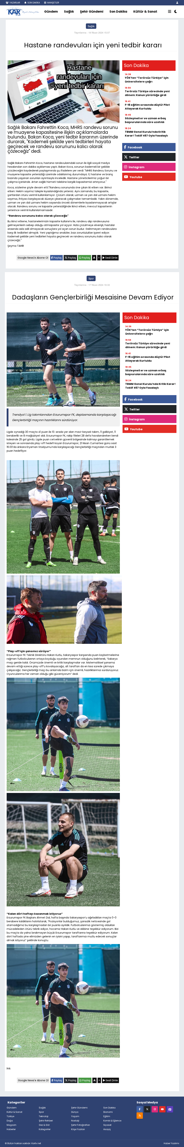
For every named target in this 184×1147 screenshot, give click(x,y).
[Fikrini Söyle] (170, 1109)
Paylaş (57, 258)
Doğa (10, 1120)
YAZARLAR (14, 2)
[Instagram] (155, 1109)
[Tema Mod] (175, 11)
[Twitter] (147, 1109)
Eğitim (106, 1116)
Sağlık (69, 11)
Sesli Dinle (111, 258)
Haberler (11, 1129)
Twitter (133, 157)
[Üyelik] (177, 2)
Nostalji (75, 1120)
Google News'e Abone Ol (33, 258)
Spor (91, 278)
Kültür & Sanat (145, 11)
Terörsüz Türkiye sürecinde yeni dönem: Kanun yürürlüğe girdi (147, 93)
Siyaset (107, 1124)
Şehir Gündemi (91, 11)
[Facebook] (140, 1109)
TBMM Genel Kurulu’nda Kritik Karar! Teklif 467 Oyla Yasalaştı (146, 133)
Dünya (74, 1112)
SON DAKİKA (33, 2)
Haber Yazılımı (171, 1143)
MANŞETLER (53, 2)
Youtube (135, 177)
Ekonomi (108, 1112)
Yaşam (75, 1116)
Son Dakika (118, 11)
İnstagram (136, 167)
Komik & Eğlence (112, 1120)
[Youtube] (162, 1109)
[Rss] (140, 1115)
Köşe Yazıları (78, 1129)
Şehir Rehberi (46, 1120)
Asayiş (107, 1129)
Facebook (134, 147)
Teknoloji (43, 1116)
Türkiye (10, 1116)
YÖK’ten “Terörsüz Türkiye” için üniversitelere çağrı (147, 79)
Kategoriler (44, 1129)
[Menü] (169, 11)
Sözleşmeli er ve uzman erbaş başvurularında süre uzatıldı (145, 120)
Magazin (11, 1124)
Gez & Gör (44, 1124)
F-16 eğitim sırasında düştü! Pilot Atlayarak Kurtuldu (147, 106)
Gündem (51, 11)
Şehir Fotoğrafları (80, 1124)
